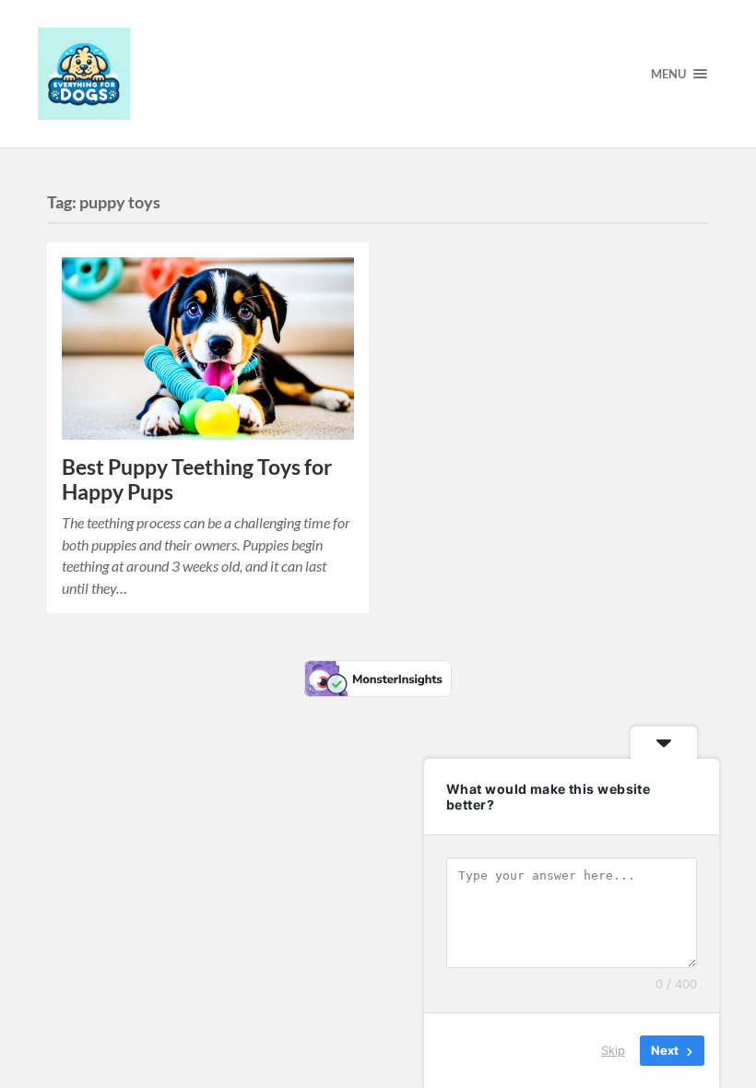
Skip (613, 1050)
